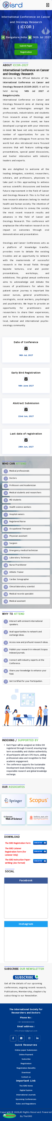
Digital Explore (26, 1090)
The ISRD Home (26, 1085)
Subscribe (26, 1059)
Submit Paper (26, 45)
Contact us (26, 1077)
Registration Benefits (26, 1068)
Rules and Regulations (26, 1103)
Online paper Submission (26, 1050)
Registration (26, 52)
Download (26, 1072)
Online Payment (26, 1054)
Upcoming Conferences (26, 1099)
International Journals (26, 1094)
